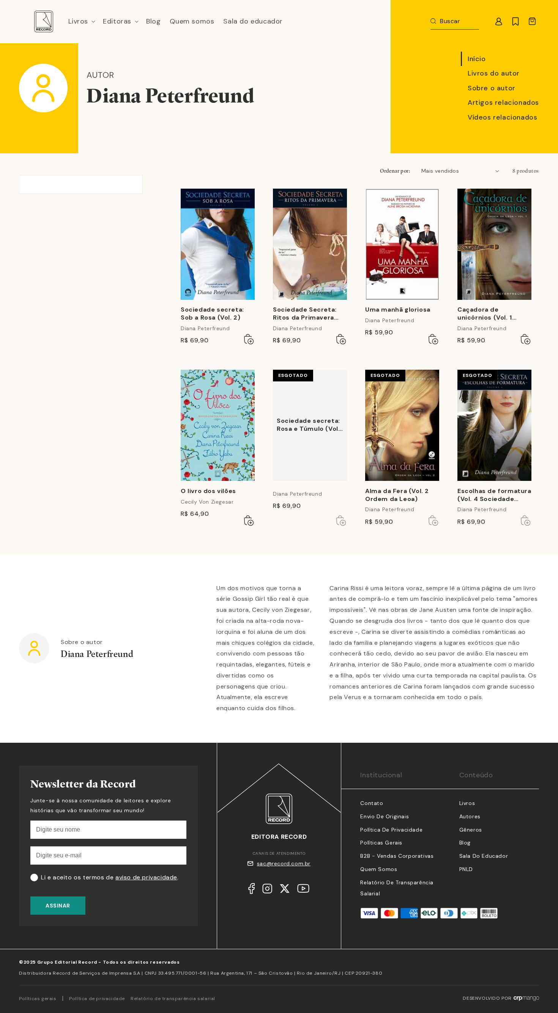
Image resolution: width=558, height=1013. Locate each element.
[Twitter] (285, 890)
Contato (371, 803)
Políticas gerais (38, 999)
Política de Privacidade (391, 829)
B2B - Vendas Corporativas (396, 855)
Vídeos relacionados (502, 117)
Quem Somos (378, 869)
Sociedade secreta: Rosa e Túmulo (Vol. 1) (308, 425)
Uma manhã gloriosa (397, 310)
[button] (81, 21)
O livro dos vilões (208, 491)
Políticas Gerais (381, 842)
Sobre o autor (491, 88)
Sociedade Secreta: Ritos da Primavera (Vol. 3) (305, 314)
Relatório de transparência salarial (173, 999)
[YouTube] (303, 890)
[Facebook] (251, 890)
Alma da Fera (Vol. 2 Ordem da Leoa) (397, 495)
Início (477, 58)
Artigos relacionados (503, 102)
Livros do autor (494, 73)
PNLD (466, 869)
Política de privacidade (97, 999)
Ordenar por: (395, 171)
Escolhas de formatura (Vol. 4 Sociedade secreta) (494, 495)
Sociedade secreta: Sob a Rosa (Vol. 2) (212, 313)
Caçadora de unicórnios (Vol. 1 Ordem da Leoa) (484, 314)
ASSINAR (58, 905)
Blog (465, 842)
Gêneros (470, 829)
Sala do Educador (483, 855)
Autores (470, 816)
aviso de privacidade (146, 877)
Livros (467, 803)
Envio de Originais (384, 816)
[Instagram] (267, 890)
